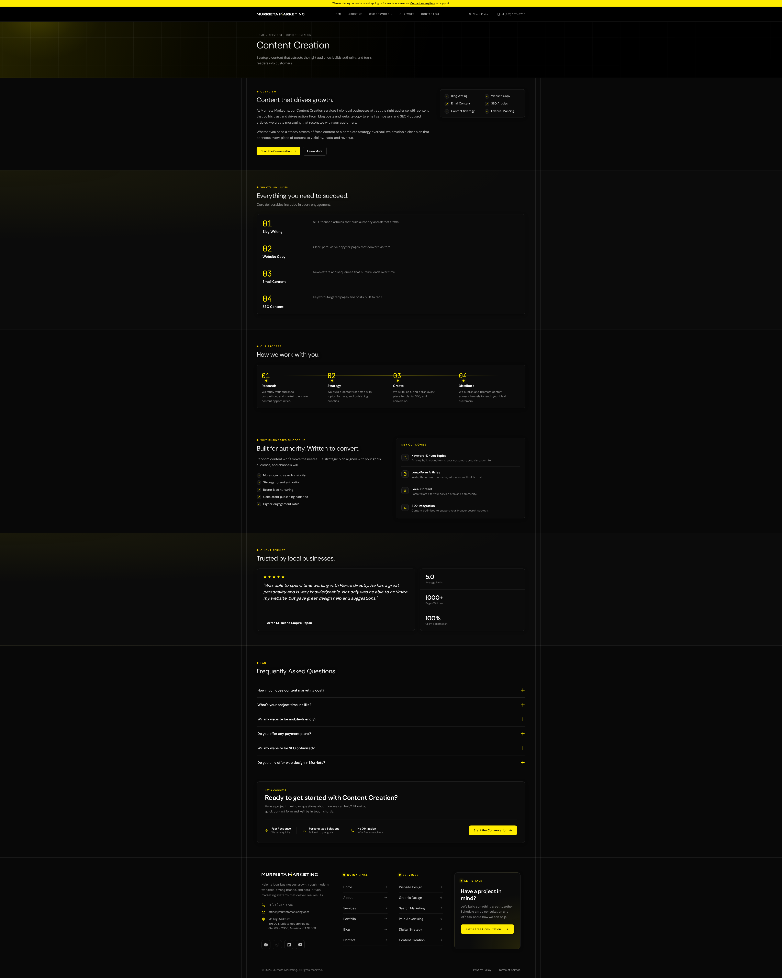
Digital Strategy (410, 929)
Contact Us (430, 14)
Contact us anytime (422, 3)
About (348, 898)
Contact (349, 940)
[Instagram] (277, 944)
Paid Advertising (411, 919)
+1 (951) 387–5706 (514, 14)
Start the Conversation (276, 151)
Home (338, 14)
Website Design (410, 887)
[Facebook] (265, 944)
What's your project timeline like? (284, 704)
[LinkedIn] (288, 944)
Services (275, 35)
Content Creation (412, 940)
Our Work (407, 14)
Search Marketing (412, 908)
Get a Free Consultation (483, 929)
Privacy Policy (482, 970)
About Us (355, 14)
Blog (346, 929)
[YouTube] (300, 944)
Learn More (314, 151)
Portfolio (349, 919)
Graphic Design (410, 898)
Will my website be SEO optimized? (286, 748)
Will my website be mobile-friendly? (286, 719)
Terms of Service (510, 970)
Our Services (379, 14)
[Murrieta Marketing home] (280, 14)
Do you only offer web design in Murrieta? (291, 762)
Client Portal (481, 14)
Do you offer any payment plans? (284, 733)
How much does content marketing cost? (290, 690)
